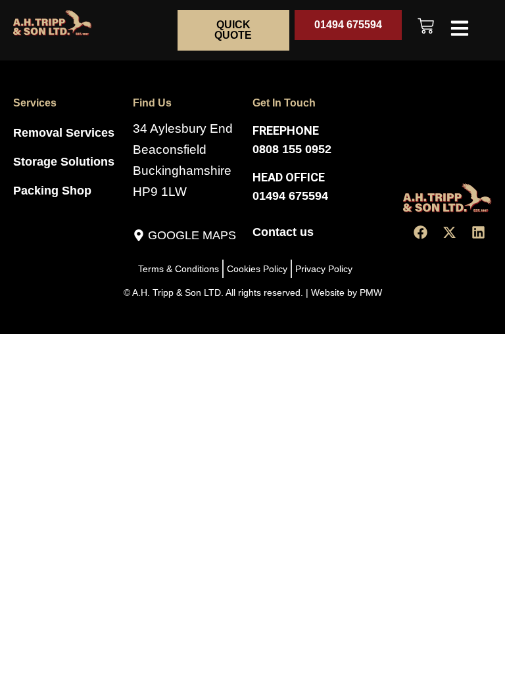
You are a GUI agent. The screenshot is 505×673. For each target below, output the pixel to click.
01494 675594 (290, 195)
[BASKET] (426, 26)
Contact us (283, 232)
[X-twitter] (449, 232)
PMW (371, 292)
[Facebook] (420, 232)
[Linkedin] (478, 232)
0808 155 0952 (291, 149)
